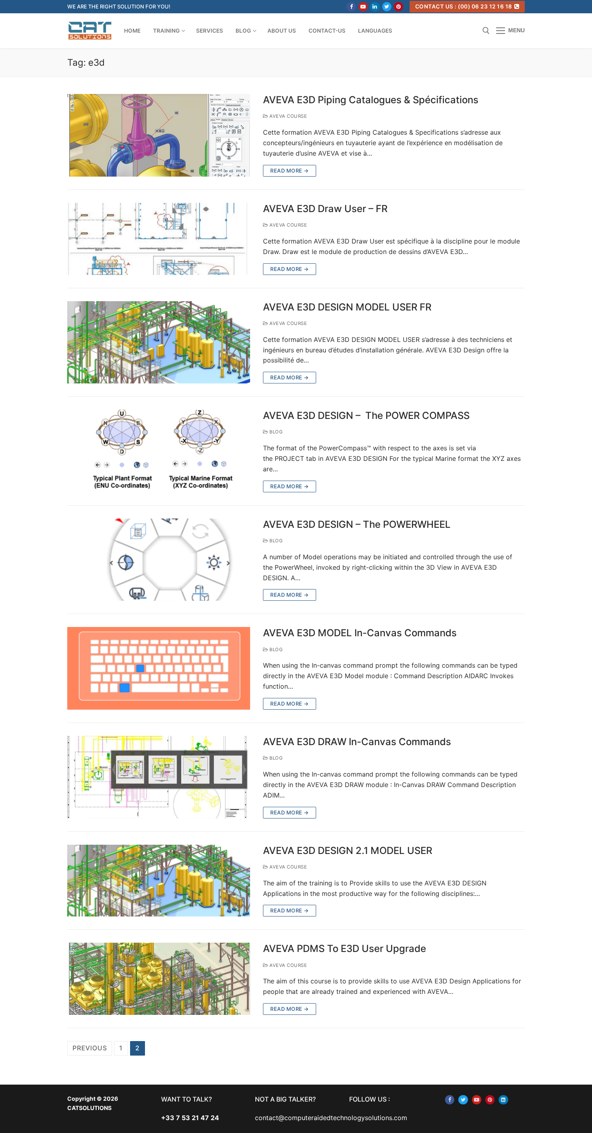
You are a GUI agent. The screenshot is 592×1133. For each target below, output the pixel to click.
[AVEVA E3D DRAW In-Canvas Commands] (158, 777)
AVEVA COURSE (287, 116)
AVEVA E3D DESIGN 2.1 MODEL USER (347, 850)
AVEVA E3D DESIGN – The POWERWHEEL (357, 524)
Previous (89, 1048)
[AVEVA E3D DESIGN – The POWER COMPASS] (158, 451)
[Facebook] (351, 6)
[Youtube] (363, 6)
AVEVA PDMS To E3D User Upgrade (344, 948)
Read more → (289, 170)
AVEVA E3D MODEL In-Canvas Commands (360, 633)
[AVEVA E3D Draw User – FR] (158, 239)
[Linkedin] (374, 6)
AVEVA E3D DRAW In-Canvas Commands (357, 742)
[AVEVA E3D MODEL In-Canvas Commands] (158, 668)
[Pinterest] (398, 6)
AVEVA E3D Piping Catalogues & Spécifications (370, 100)
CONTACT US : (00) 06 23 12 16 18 (463, 6)
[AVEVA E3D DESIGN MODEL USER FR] (158, 342)
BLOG (275, 432)
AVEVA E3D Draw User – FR (325, 209)
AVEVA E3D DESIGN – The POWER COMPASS (366, 415)
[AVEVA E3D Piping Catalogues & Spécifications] (158, 135)
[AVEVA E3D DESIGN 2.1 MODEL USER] (158, 881)
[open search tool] (486, 30)
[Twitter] (386, 6)
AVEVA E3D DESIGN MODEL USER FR (347, 307)
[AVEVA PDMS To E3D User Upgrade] (158, 979)
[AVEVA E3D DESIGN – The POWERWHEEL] (158, 560)
